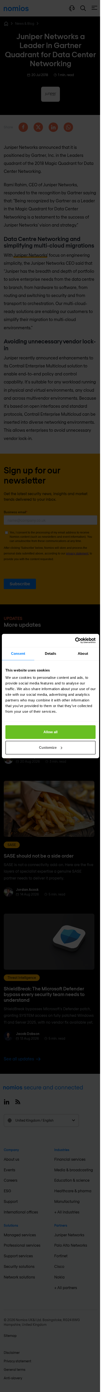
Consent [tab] (18, 653)
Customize (48, 747)
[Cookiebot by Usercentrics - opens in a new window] (75, 640)
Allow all (50, 732)
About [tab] (83, 653)
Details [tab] (50, 653)
